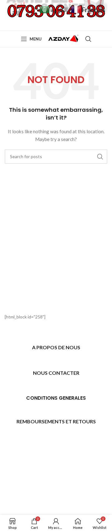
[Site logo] (63, 38)
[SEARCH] (100, 156)
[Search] (88, 39)
